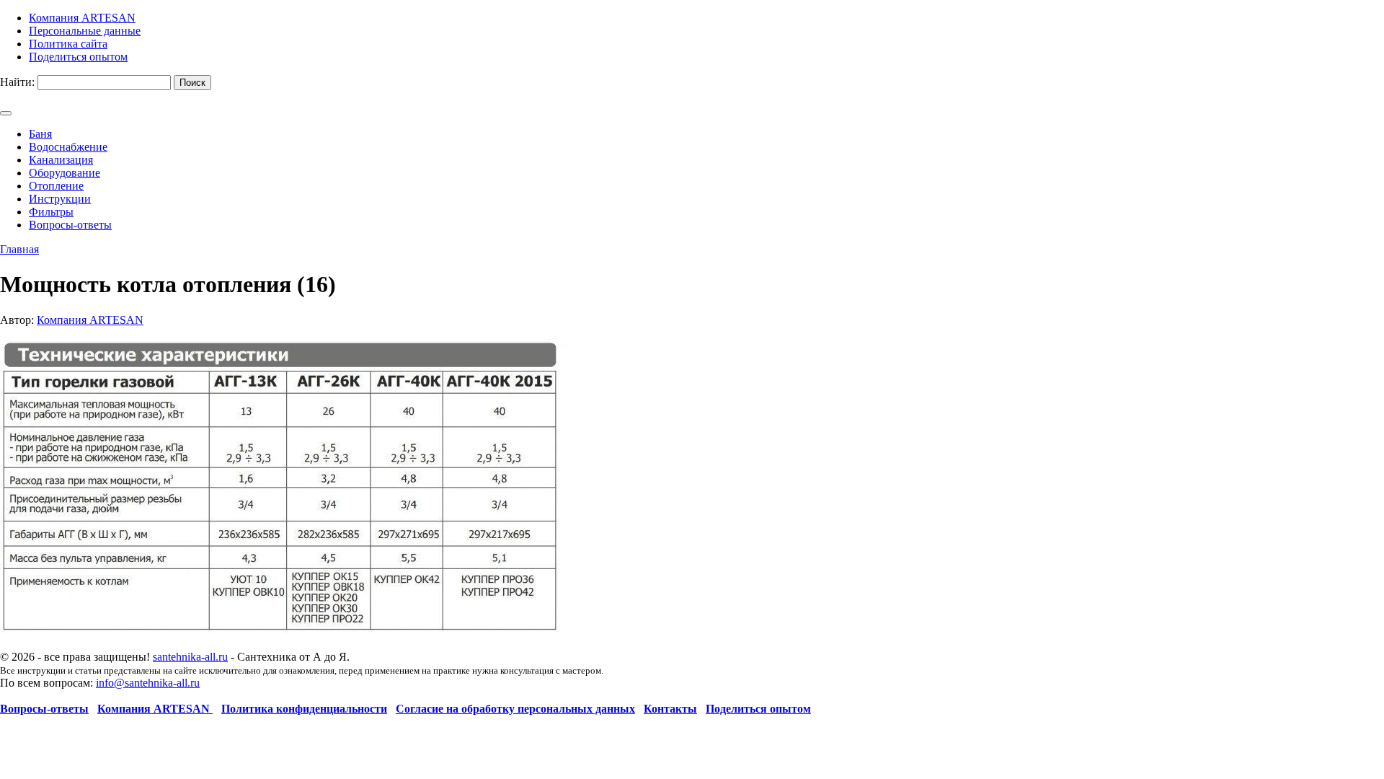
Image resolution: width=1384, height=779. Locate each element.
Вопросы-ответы (44, 709)
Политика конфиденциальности (304, 709)
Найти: (17, 82)
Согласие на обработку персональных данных (515, 709)
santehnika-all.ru (190, 657)
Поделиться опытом (758, 709)
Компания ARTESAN (90, 320)
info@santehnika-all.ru (148, 683)
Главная (19, 249)
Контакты (670, 709)
